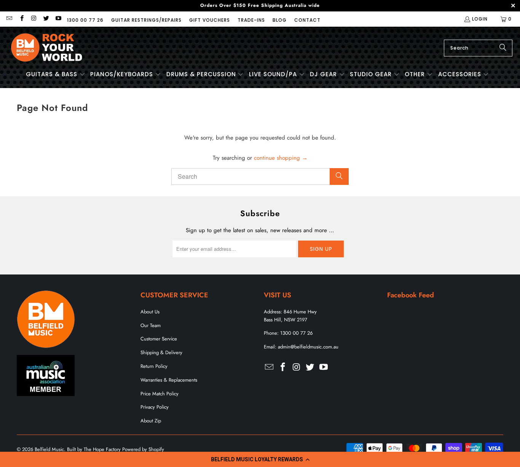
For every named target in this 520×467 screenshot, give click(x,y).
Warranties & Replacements (168, 380)
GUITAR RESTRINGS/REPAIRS (146, 20)
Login (480, 19)
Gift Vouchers (209, 20)
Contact (307, 20)
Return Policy (153, 366)
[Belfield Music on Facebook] (21, 19)
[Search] (502, 48)
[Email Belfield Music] (9, 19)
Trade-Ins (251, 20)
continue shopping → (281, 158)
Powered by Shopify (143, 449)
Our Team (150, 325)
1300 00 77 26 (85, 20)
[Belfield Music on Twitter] (46, 19)
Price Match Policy (159, 393)
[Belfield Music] (47, 47)
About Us (150, 311)
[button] (260, 459)
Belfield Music (49, 449)
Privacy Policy (154, 407)
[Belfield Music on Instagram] (33, 19)
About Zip (150, 420)
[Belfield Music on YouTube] (58, 19)
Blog (280, 20)
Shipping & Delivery (161, 352)
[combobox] (478, 48)
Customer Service (158, 338)
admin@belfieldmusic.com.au (308, 346)
